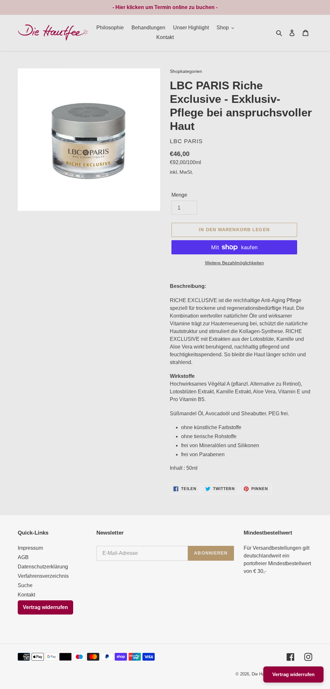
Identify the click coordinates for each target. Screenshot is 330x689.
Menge (179, 195)
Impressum (30, 548)
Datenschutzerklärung (43, 566)
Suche (25, 585)
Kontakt (26, 594)
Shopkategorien (186, 71)
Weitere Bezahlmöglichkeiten (234, 262)
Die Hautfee (263, 674)
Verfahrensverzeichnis (43, 576)
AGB (23, 557)
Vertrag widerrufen (45, 607)
